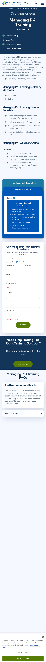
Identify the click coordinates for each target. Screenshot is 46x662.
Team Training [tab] (24, 189)
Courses (18, 8)
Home (11, 8)
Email (8, 274)
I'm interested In (11, 310)
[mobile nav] (42, 3)
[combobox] (8, 287)
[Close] (43, 637)
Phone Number (11, 283)
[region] (23, 647)
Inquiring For (10, 259)
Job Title (9, 301)
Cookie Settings (23, 652)
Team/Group (23, 262)
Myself (11, 262)
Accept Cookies (23, 658)
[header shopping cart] (36, 3)
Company (9, 292)
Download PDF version (25, 14)
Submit (23, 325)
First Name (10, 266)
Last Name (27, 266)
